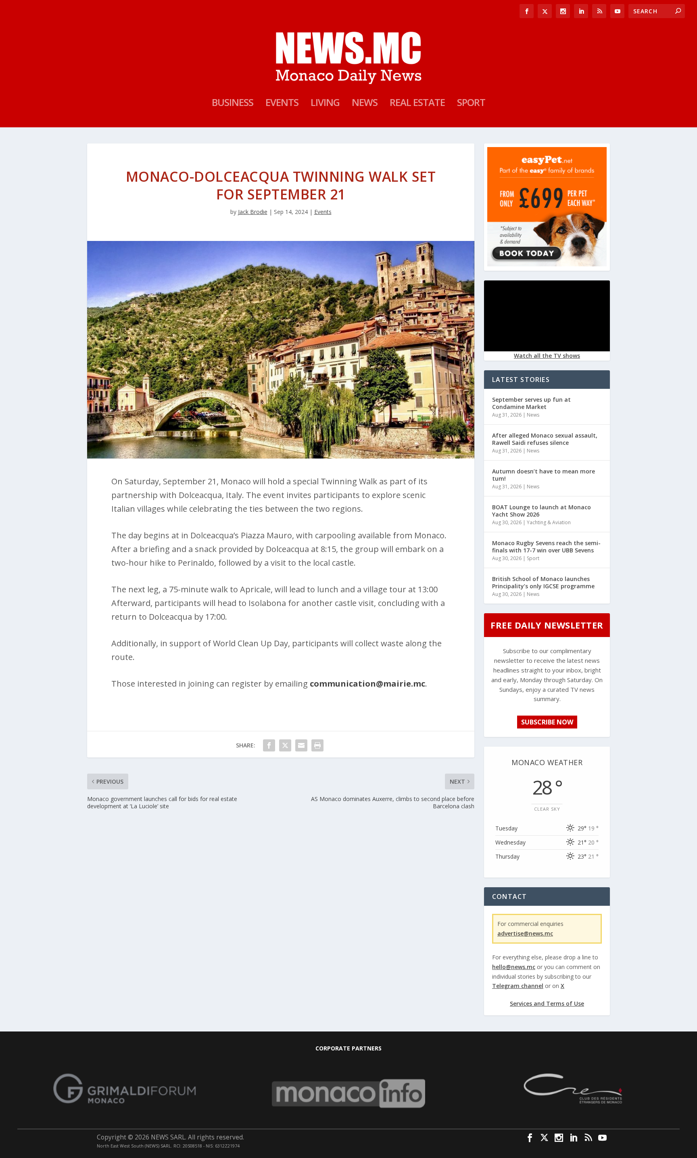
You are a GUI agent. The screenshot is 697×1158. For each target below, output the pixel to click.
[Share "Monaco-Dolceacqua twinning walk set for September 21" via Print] (317, 745)
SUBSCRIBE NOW (547, 722)
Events (281, 104)
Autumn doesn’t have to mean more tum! (543, 474)
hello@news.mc (513, 967)
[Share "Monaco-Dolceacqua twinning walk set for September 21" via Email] (301, 745)
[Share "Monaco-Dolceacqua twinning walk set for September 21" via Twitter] (285, 745)
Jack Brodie (252, 212)
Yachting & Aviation (549, 522)
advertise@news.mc (525, 933)
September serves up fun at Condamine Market (531, 403)
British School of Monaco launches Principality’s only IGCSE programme (543, 582)
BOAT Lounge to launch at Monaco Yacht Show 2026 (541, 510)
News (365, 104)
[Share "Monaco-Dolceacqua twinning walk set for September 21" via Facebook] (269, 745)
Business (232, 104)
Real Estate (417, 104)
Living (325, 104)
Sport (471, 104)
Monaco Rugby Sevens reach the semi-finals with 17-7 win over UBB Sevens (546, 546)
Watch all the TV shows (547, 355)
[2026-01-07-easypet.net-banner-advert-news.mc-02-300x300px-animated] (547, 264)
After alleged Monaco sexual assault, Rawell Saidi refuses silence (544, 439)
